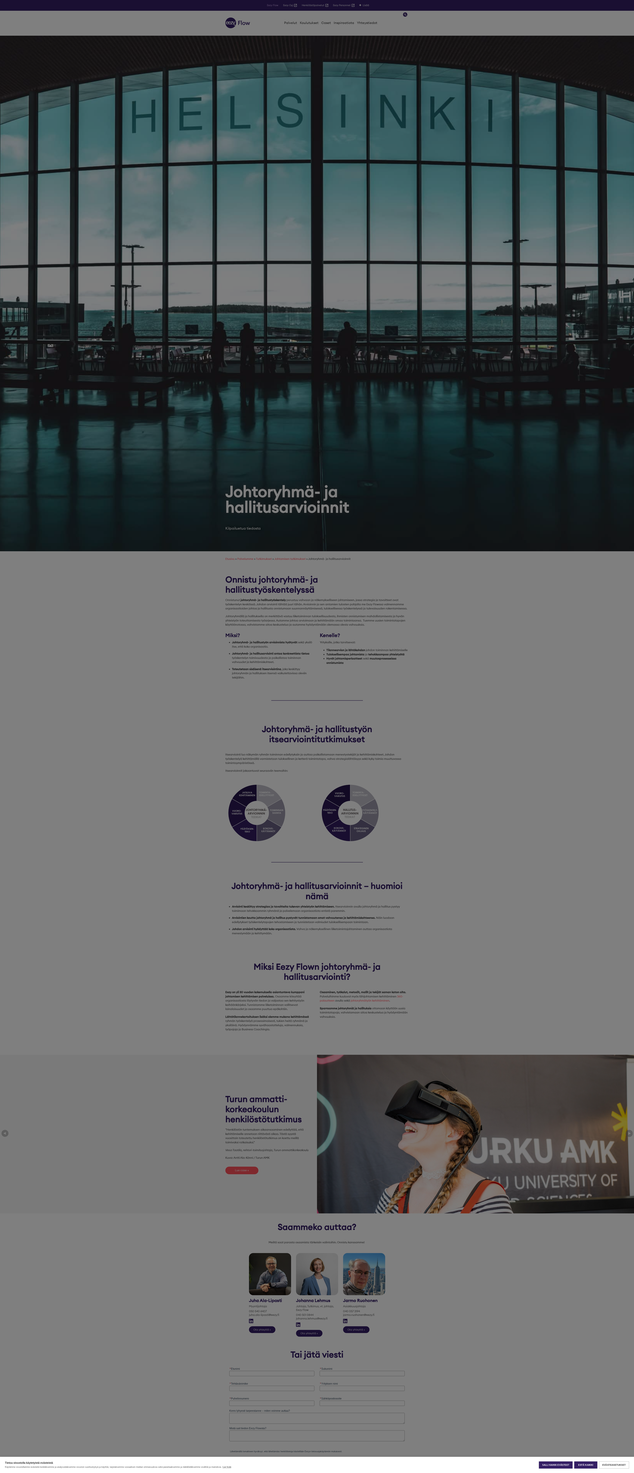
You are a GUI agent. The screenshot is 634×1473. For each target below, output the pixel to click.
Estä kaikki (585, 1465)
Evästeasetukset (614, 1465)
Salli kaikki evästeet (555, 1465)
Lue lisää (227, 1467)
